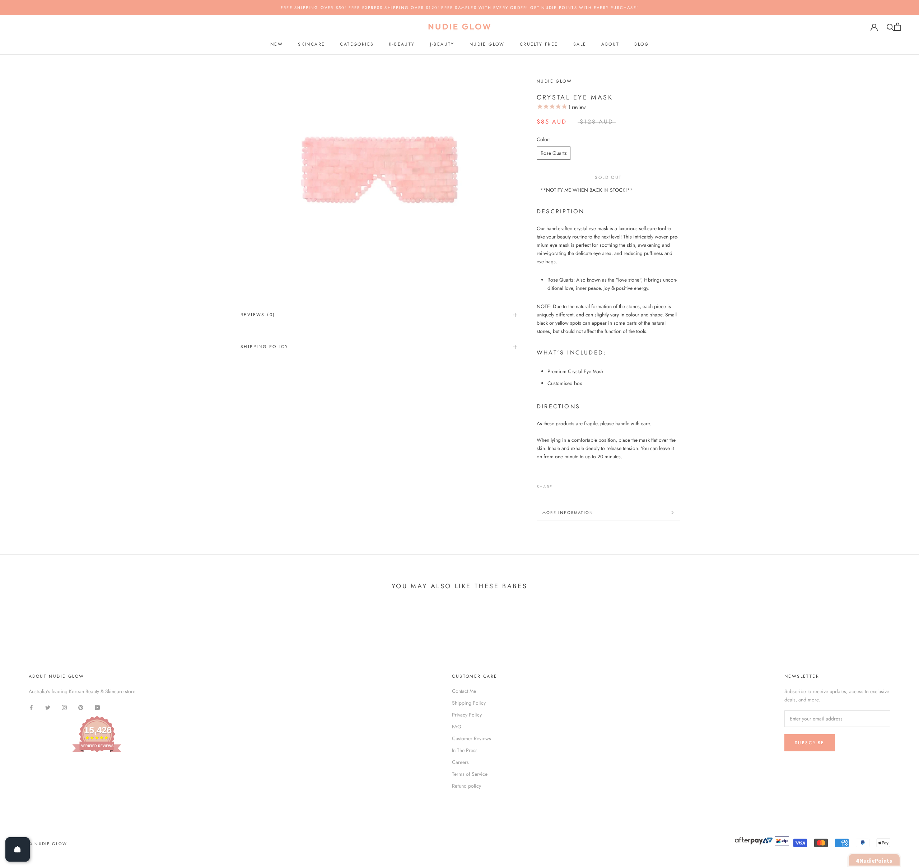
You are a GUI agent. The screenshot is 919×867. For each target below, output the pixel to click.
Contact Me (464, 691)
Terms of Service (470, 774)
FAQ (456, 726)
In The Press (464, 750)
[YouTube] (97, 707)
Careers (460, 762)
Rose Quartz (553, 153)
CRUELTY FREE (539, 44)
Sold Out (608, 177)
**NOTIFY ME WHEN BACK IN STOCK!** (586, 190)
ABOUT (610, 44)
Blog (641, 44)
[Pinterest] (578, 485)
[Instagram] (64, 707)
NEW (276, 44)
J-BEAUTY (442, 44)
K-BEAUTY (402, 44)
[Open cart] (897, 27)
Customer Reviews (471, 738)
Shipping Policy (264, 346)
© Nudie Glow (48, 844)
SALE (580, 44)
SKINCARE (311, 44)
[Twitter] (568, 485)
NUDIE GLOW (487, 44)
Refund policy (466, 785)
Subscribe (810, 743)
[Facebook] (559, 485)
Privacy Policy (467, 714)
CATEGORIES (357, 44)
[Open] (17, 849)
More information (567, 512)
